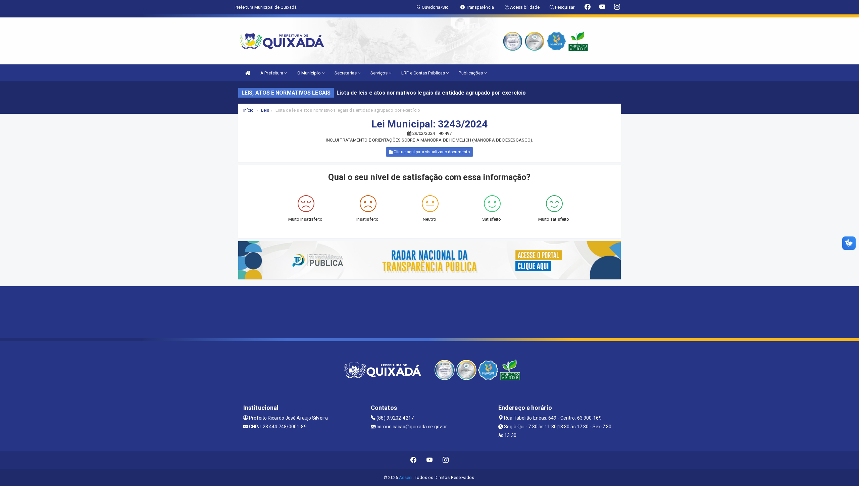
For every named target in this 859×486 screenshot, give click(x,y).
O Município (309, 72)
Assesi (406, 477)
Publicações (471, 72)
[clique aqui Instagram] (446, 460)
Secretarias (346, 72)
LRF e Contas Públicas (423, 72)
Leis (265, 110)
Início (248, 110)
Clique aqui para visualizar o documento (431, 152)
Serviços (379, 72)
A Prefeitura (272, 72)
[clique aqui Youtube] (430, 460)
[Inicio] (248, 73)
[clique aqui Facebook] (413, 460)
